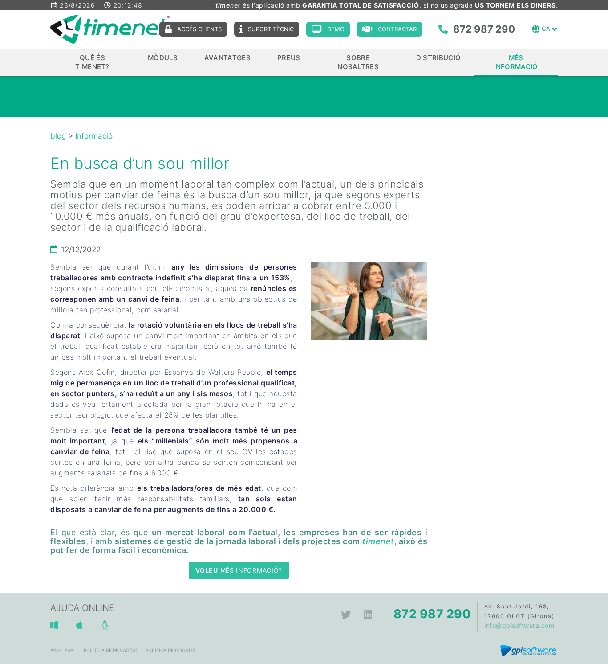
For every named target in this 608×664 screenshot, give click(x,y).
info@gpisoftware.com (519, 625)
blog (58, 135)
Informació (94, 135)
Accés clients (199, 29)
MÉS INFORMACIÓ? (238, 570)
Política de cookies (170, 650)
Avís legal (63, 650)
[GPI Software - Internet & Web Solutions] (529, 649)
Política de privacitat (111, 650)
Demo (336, 29)
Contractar (397, 29)
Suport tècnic (271, 29)
